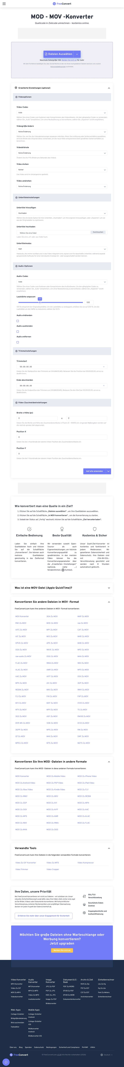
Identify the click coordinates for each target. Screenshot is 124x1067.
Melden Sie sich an (69, 60)
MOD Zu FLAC (84, 823)
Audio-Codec (22, 276)
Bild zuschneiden (17, 1023)
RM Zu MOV (83, 730)
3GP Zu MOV (83, 683)
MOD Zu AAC (83, 809)
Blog (21, 1047)
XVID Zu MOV (83, 703)
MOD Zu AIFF (52, 809)
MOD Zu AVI (51, 803)
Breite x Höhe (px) (25, 413)
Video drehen (23, 164)
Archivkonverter (87, 997)
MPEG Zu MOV (21, 743)
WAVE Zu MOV (52, 650)
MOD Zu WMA (52, 823)
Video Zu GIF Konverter (25, 863)
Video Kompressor (86, 863)
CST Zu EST (85, 993)
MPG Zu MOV (52, 730)
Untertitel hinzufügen (26, 208)
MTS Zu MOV (52, 743)
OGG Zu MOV (52, 656)
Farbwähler (15, 1027)
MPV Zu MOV (52, 710)
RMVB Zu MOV (84, 716)
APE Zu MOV (52, 643)
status (92, 1047)
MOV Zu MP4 (16, 993)
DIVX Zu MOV (83, 723)
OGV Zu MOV (83, 676)
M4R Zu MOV (83, 636)
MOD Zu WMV (21, 796)
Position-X (21, 432)
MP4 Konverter (16, 984)
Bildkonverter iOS (35, 1036)
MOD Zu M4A (21, 829)
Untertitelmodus (24, 243)
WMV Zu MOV (83, 690)
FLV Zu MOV (20, 696)
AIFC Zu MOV (21, 630)
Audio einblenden (24, 315)
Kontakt (85, 1047)
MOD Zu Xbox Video (24, 789)
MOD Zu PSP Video (54, 783)
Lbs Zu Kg (102, 984)
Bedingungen (51, 1047)
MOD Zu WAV (21, 823)
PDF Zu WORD (68, 987)
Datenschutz (39, 1047)
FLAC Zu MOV (21, 663)
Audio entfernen (24, 337)
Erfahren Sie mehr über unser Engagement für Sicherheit (43, 916)
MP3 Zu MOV (83, 670)
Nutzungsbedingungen (58, 67)
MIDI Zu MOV (52, 623)
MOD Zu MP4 (83, 803)
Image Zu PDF (51, 999)
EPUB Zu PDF (68, 991)
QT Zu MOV (20, 736)
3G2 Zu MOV (21, 716)
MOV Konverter (22, 616)
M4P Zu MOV (83, 616)
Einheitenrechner (104, 997)
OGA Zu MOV (21, 650)
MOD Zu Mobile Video (55, 776)
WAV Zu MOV (83, 663)
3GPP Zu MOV (21, 730)
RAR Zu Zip (85, 984)
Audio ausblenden (25, 326)
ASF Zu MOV (52, 716)
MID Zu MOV (51, 636)
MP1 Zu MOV (51, 630)
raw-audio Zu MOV (23, 656)
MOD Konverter (22, 776)
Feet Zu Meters (104, 993)
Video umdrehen (24, 181)
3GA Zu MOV (52, 616)
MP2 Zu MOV (83, 650)
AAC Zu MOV (21, 676)
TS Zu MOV (82, 710)
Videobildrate (23, 147)
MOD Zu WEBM (84, 796)
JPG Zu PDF (50, 987)
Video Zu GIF (16, 988)
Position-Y (21, 448)
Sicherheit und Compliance (69, 1047)
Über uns (13, 1047)
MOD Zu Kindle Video (55, 789)
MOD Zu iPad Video (86, 783)
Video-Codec (22, 107)
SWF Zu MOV (83, 736)
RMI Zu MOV (20, 623)
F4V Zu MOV (51, 696)
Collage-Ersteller (17, 1014)
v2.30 (59, 1055)
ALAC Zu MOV (21, 670)
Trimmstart (22, 361)
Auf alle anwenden (94, 471)
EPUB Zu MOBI (68, 995)
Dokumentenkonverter (72, 999)
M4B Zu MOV (83, 643)
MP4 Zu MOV (21, 683)
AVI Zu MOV (51, 683)
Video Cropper (52, 869)
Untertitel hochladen (26, 227)
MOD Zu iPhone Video (87, 776)
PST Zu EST (85, 988)
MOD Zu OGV (21, 809)
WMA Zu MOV (52, 663)
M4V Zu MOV (52, 736)
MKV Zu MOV (52, 690)
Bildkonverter (51, 1004)
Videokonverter (17, 997)
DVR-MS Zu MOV (22, 723)
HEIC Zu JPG (51, 995)
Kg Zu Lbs (102, 988)
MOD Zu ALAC (84, 816)
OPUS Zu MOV (21, 643)
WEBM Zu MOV (21, 690)
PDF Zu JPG (50, 991)
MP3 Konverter (34, 987)
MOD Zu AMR (52, 816)
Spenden (28, 1047)
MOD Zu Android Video (25, 783)
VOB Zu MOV (52, 723)
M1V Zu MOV (20, 703)
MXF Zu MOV (52, 703)
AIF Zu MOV (20, 636)
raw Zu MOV (83, 623)
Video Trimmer (21, 869)
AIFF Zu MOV (52, 676)
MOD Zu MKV (52, 796)
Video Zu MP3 (52, 863)
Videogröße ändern (25, 126)
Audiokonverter (34, 999)
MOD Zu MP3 (21, 816)
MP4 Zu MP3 (33, 991)
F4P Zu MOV (83, 696)
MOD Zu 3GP (21, 803)
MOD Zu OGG (52, 829)
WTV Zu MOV (21, 710)
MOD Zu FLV (83, 789)
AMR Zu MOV (52, 670)
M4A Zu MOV (83, 656)
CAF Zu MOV (83, 630)
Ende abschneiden (25, 380)
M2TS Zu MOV (84, 743)
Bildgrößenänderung (19, 1018)
